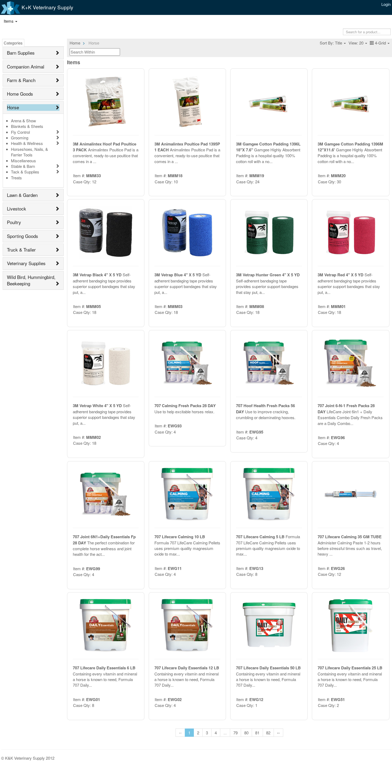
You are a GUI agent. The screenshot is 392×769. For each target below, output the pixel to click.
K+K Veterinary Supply (46, 7)
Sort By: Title (331, 43)
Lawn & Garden (22, 195)
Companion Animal (25, 66)
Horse (13, 107)
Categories (13, 43)
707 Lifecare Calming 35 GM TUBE (350, 537)
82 (268, 732)
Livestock (16, 208)
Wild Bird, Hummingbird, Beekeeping (31, 280)
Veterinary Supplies (26, 263)
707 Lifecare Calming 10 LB (179, 537)
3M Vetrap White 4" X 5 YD (98, 405)
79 (235, 732)
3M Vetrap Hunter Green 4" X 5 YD (268, 275)
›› (278, 732)
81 (257, 732)
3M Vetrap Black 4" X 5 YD (98, 275)
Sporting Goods (22, 236)
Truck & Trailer (21, 249)
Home (75, 43)
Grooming (19, 137)
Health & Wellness (27, 143)
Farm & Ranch (21, 80)
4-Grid (380, 43)
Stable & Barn (23, 166)
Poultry (14, 222)
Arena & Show (23, 120)
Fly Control (20, 132)
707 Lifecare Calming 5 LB (261, 537)
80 (246, 732)
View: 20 (357, 43)
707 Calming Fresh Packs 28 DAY (185, 405)
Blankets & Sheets (27, 126)
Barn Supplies (21, 52)
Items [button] (9, 21)
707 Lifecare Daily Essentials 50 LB (268, 668)
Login (386, 4)
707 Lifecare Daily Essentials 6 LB (104, 668)
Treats (16, 177)
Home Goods (20, 93)
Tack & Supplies (25, 172)
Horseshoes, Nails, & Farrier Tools (29, 151)
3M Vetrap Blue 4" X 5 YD (178, 275)
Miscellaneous (23, 160)
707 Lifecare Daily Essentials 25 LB (350, 668)
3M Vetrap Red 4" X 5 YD (341, 275)
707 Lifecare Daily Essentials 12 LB (186, 668)
